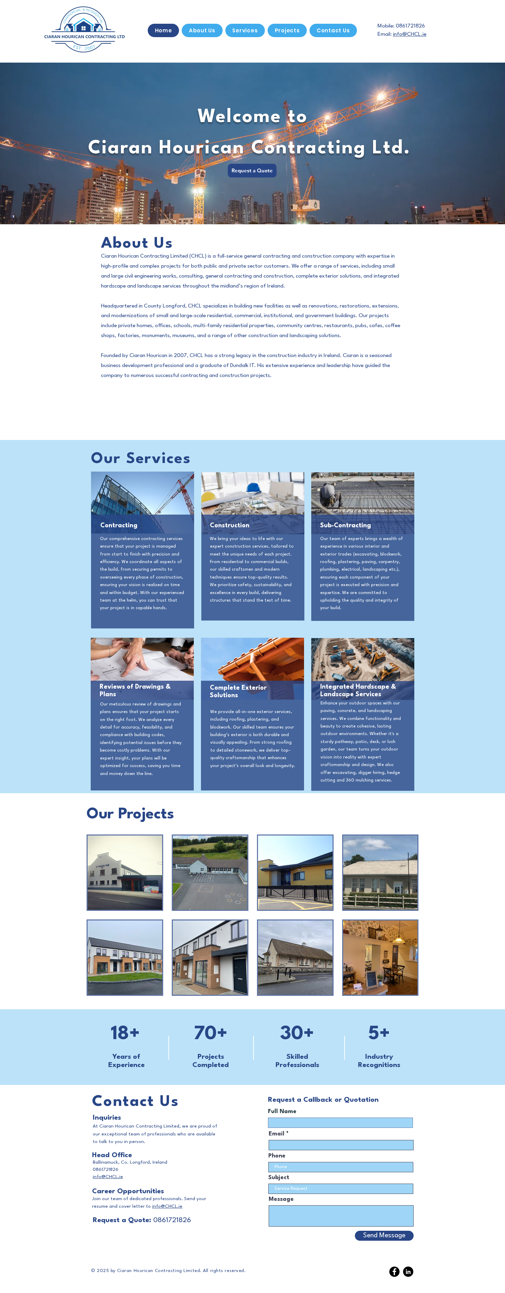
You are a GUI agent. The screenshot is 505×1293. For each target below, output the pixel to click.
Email (276, 1134)
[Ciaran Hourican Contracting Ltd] (394, 1272)
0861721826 (410, 26)
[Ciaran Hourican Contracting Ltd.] (408, 1272)
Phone (276, 1156)
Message (281, 1199)
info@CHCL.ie (409, 34)
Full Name (282, 1111)
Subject (278, 1178)
